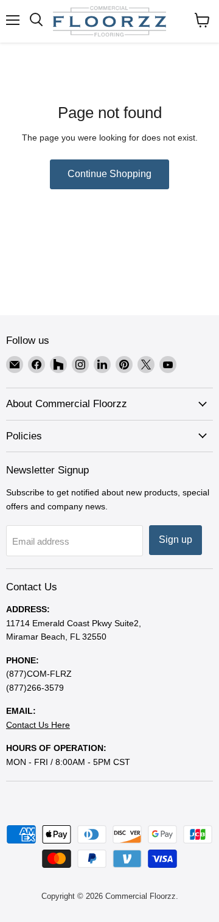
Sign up (175, 539)
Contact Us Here (38, 725)
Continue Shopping (109, 174)
